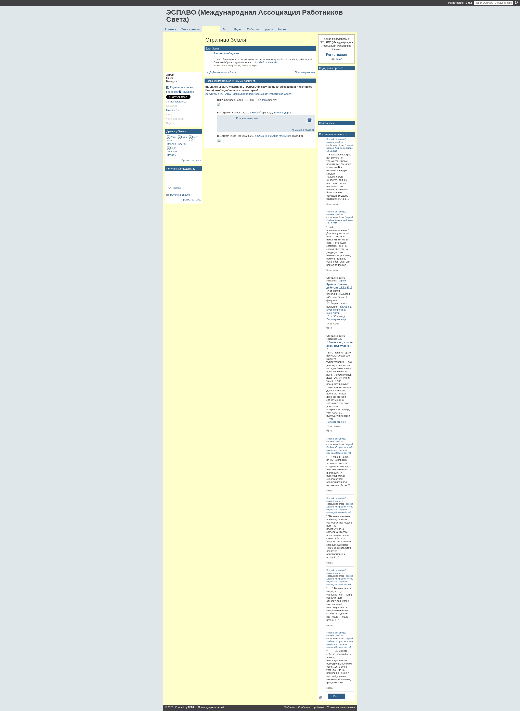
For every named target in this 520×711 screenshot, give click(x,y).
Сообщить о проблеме (311, 707)
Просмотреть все (191, 160)
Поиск (516, 2)
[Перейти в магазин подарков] (309, 119)
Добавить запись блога (222, 72)
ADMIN (192, 707)
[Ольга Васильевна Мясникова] (183, 140)
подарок (286, 112)
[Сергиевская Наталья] (172, 151)
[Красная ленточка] (174, 178)
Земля (277, 112)
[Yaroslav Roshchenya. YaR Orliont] (172, 140)
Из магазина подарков (302, 130)
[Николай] (194, 140)
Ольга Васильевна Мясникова (274, 136)
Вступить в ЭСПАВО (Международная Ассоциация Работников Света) (248, 93)
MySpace (188, 91)
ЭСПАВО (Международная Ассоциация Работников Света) (254, 15)
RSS (321, 698)
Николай (176, 188)
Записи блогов (174, 101)
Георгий (330, 139)
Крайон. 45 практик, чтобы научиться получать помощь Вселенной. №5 (339, 450)
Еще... (336, 696)
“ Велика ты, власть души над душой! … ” (339, 346)
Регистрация (456, 2)
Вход (469, 2)
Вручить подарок (180, 194)
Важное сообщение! (226, 53)
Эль (340, 339)
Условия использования (341, 707)
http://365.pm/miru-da (265, 62)
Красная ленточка (247, 118)
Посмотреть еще (336, 319)
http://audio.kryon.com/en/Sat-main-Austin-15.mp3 (339, 311)
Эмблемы (289, 707)
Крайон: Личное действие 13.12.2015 (339, 286)
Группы (170, 110)
